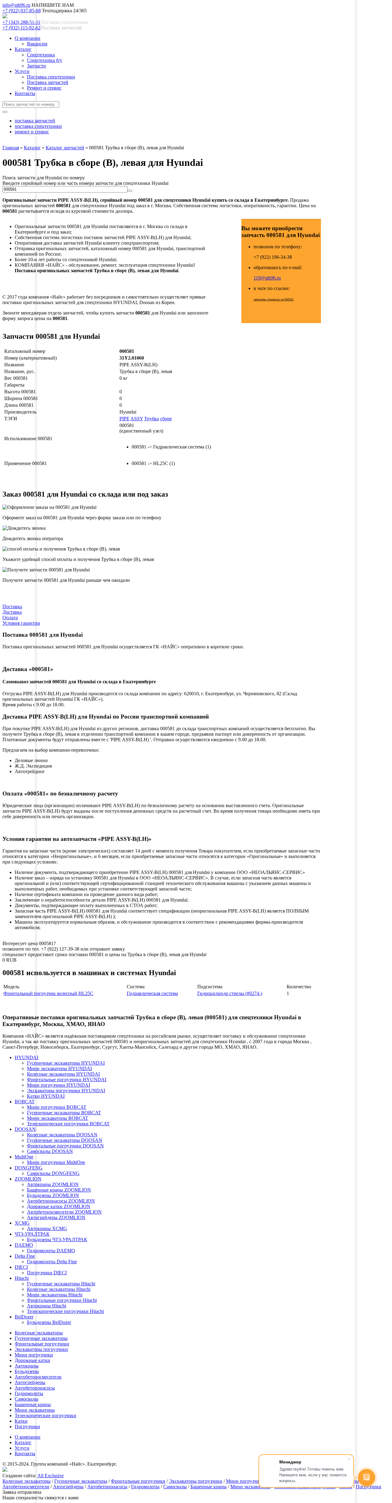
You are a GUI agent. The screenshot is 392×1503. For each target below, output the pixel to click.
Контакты (25, 93)
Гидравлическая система (152, 993)
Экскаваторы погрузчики (41, 1349)
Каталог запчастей (65, 147)
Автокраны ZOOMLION (53, 1184)
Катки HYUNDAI (46, 1096)
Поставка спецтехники (51, 76)
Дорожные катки (32, 1360)
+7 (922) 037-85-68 (21, 10)
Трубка (151, 418)
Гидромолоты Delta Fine (52, 1261)
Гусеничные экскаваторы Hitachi (61, 1283)
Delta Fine (25, 1256)
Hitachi (22, 1278)
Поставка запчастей (47, 82)
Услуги (22, 71)
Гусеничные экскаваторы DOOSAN (64, 1140)
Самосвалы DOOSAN (50, 1151)
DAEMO (24, 1245)
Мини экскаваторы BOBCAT (57, 1118)
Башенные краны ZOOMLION (59, 1189)
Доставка (12, 612)
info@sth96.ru (16, 5)
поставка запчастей (35, 120)
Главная (10, 147)
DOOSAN (25, 1129)
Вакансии (37, 43)
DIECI (21, 1267)
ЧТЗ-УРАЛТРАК (32, 1234)
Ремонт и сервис (44, 87)
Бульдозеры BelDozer (49, 1322)
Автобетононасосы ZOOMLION (61, 1201)
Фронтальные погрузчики (42, 1343)
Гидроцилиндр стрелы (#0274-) (229, 993)
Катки (21, 1421)
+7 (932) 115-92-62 (21, 27)
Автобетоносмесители (38, 1376)
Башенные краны (33, 1404)
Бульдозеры (27, 1371)
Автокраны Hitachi (46, 1305)
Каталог (23, 49)
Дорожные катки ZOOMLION (58, 1206)
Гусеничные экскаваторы (41, 1338)
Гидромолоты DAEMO (51, 1250)
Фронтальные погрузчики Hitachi (62, 1300)
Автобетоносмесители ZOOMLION (64, 1212)
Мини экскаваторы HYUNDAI (59, 1068)
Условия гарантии (21, 623)
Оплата (10, 617)
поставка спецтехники (38, 126)
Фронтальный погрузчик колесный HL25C (48, 993)
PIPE (124, 418)
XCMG (22, 1223)
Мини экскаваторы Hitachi (54, 1294)
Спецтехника (41, 54)
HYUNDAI (26, 1057)
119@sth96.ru (267, 277)
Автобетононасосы (35, 1387)
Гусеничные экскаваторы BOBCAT (64, 1112)
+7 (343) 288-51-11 (21, 22)
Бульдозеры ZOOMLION (53, 1195)
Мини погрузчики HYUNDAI (58, 1085)
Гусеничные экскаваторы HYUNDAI (66, 1063)
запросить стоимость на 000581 (274, 299)
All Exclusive (50, 1475)
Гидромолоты (29, 1393)
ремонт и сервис (32, 131)
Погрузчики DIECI (47, 1272)
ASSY (136, 418)
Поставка (12, 606)
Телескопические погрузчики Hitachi (65, 1311)
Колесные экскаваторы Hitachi (58, 1289)
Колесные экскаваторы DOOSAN (62, 1134)
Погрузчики (27, 1426)
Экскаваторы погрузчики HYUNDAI (66, 1090)
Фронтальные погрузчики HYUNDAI (66, 1079)
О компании (27, 38)
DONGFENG (29, 1167)
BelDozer (24, 1316)
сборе (166, 418)
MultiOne (24, 1156)
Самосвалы (26, 1399)
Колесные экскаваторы (39, 1332)
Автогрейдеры (30, 1382)
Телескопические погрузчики (45, 1415)
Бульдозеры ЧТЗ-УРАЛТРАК (57, 1239)
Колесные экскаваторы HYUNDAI (63, 1074)
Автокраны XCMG (47, 1228)
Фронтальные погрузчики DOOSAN (65, 1145)
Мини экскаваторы (35, 1410)
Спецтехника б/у (44, 60)
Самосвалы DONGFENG (53, 1173)
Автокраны (27, 1365)
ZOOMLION (28, 1178)
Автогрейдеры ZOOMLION (56, 1217)
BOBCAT (25, 1101)
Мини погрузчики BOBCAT (56, 1107)
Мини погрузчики (34, 1354)
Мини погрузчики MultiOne (56, 1162)
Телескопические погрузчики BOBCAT (68, 1123)
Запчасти (36, 65)
